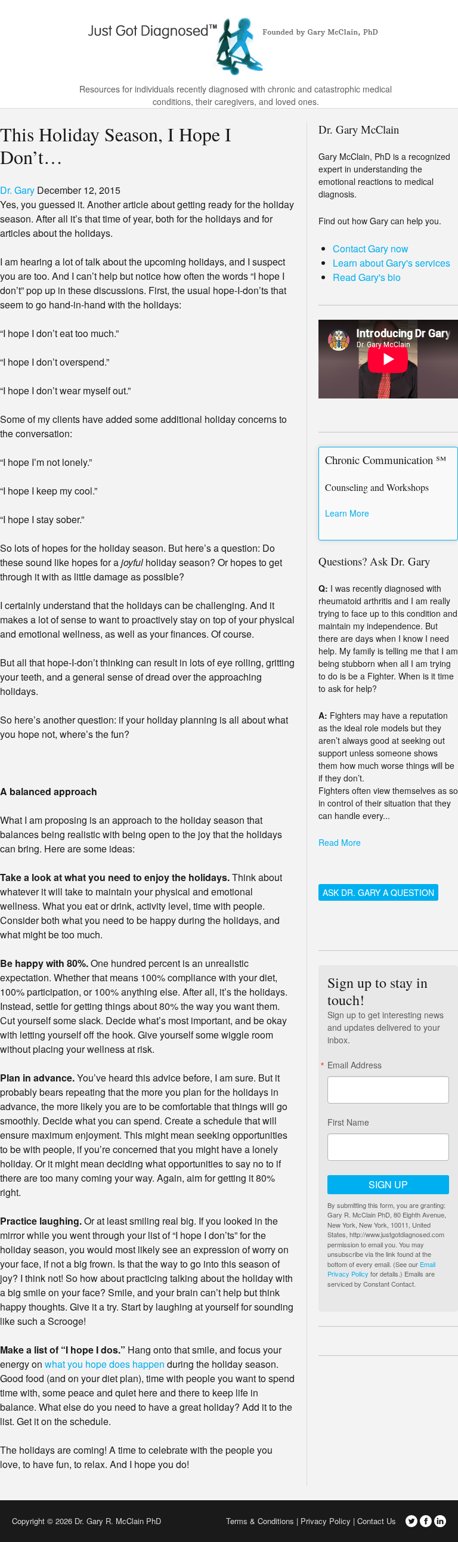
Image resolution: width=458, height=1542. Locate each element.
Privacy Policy (326, 1520)
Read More (339, 842)
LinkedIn (440, 1521)
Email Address (354, 1065)
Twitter (411, 1521)
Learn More (347, 513)
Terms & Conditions (260, 1520)
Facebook (426, 1521)
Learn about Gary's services (391, 263)
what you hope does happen (105, 1364)
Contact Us (376, 1520)
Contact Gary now (371, 248)
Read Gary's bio (367, 277)
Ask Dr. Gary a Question (378, 892)
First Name (348, 1122)
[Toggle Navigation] (441, 43)
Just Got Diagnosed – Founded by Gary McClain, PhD (229, 41)
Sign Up (388, 1184)
